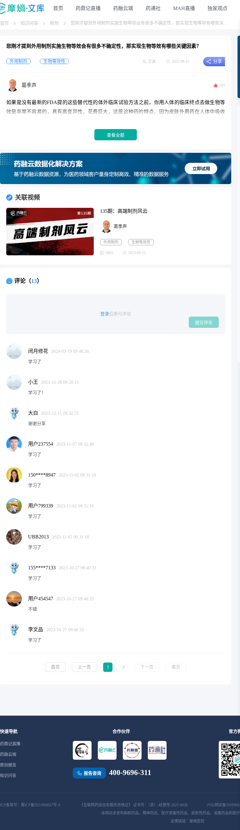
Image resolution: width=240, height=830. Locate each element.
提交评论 (203, 322)
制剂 (54, 23)
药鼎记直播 (88, 8)
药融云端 (123, 8)
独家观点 (218, 8)
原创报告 (8, 764)
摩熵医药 (196, 821)
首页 (58, 8)
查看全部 (115, 135)
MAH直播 (184, 8)
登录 (104, 314)
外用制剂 (110, 242)
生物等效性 (141, 242)
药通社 (153, 8)
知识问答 (29, 23)
